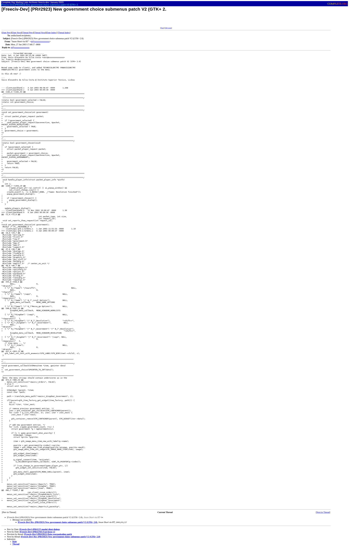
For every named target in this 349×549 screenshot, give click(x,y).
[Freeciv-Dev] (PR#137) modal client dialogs (39, 529)
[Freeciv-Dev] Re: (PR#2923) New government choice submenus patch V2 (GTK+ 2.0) (57, 522)
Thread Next (39, 32)
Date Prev (6, 32)
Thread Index (64, 32)
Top (162, 28)
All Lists (168, 28)
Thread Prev (27, 32)
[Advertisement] (51, 21)
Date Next (16, 32)
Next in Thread (323, 512)
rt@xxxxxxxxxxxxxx (40, 41)
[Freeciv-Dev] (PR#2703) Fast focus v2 (37, 532)
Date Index (51, 32)
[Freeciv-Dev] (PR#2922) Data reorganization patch (48, 534)
